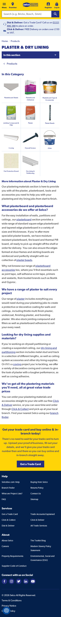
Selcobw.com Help (11, 482)
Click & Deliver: (15, 29)
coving (17, 364)
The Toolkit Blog (38, 540)
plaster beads (24, 260)
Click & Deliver (37, 520)
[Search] (55, 14)
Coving (11, 148)
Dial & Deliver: (15, 22)
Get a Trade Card (10, 514)
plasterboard (24, 219)
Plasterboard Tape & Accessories (50, 99)
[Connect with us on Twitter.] (18, 581)
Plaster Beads (49, 123)
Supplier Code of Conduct (14, 566)
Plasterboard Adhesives (30, 99)
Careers (5, 546)
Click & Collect (20, 409)
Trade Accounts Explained (42, 514)
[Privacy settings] (6, 610)
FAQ (4, 499)
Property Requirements (12, 556)
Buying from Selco (39, 482)
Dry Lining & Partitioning (30, 172)
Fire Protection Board (11, 171)
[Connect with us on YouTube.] (33, 581)
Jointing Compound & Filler (11, 124)
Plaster (30, 123)
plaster (21, 298)
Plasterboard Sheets (11, 98)
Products (15, 41)
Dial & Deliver (8, 525)
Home (5, 41)
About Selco (7, 540)
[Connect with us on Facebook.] (4, 581)
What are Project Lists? (12, 493)
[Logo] (30, 5)
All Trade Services (38, 525)
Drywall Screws (30, 148)
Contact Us (35, 493)
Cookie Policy (8, 611)
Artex (50, 148)
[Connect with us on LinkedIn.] (25, 581)
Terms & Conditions (12, 600)
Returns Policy (36, 488)
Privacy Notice (9, 605)
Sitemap (34, 499)
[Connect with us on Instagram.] (11, 581)
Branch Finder (8, 488)
